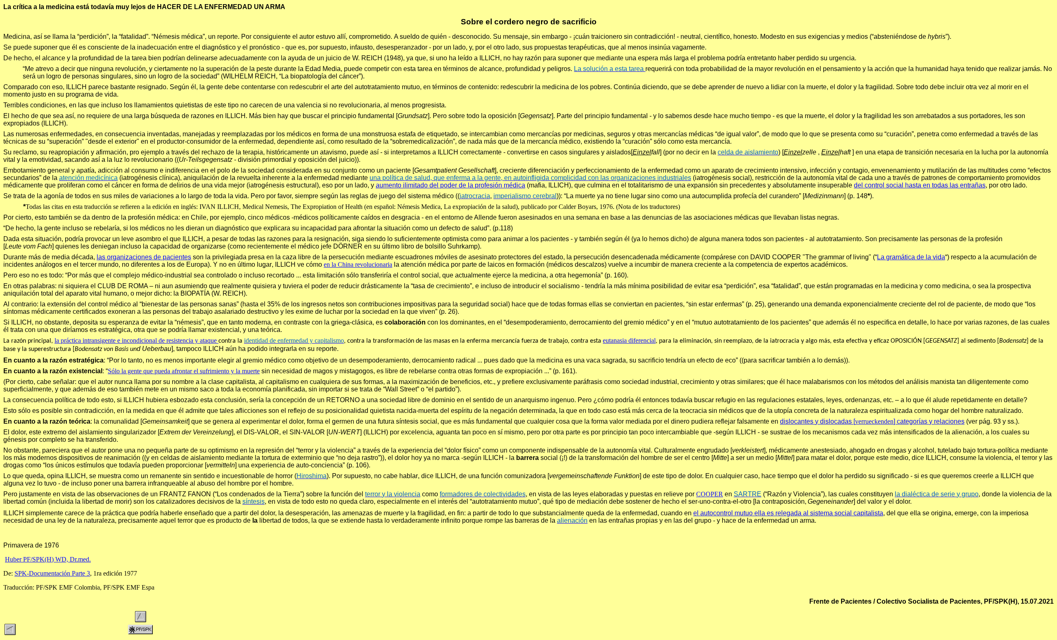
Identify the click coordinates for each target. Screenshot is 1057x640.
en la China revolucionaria (358, 264)
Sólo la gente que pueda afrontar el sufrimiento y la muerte (184, 371)
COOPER (709, 494)
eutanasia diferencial (629, 340)
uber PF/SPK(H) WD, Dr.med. (50, 559)
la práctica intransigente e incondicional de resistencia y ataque (136, 340)
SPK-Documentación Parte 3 (53, 573)
